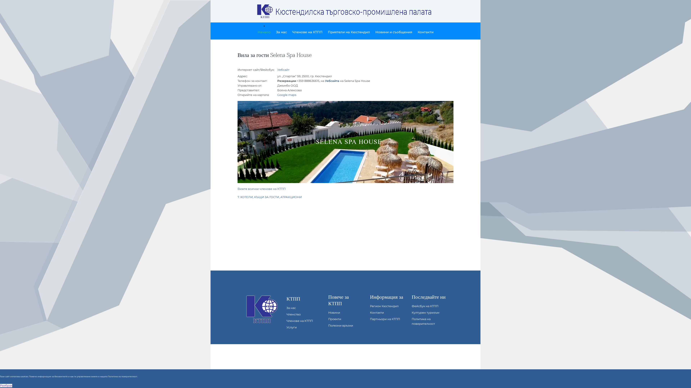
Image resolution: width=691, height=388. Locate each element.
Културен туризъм (425, 312)
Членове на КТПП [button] (307, 32)
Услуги (291, 327)
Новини (334, 312)
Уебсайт (283, 69)
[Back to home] (345, 11)
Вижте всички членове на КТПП (262, 189)
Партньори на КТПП (385, 319)
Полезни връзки (340, 325)
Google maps (286, 95)
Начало (264, 32)
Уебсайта (332, 81)
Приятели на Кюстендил (349, 32)
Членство (293, 314)
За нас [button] (281, 32)
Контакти (425, 32)
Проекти (334, 319)
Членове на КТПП (299, 321)
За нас (291, 308)
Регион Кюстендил (384, 306)
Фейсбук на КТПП (425, 306)
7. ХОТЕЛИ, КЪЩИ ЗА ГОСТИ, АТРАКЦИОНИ (270, 197)
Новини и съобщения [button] (393, 32)
